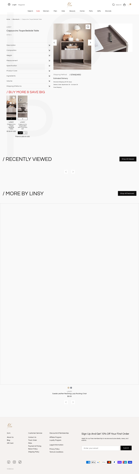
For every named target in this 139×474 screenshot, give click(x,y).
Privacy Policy (55, 449)
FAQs (30, 443)
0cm (12, 469)
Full (20, 133)
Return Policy (33, 449)
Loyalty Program (55, 440)
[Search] (113, 4)
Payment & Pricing (34, 446)
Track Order (32, 440)
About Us (10, 437)
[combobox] (117, 4)
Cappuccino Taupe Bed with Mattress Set (22, 127)
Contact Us (32, 437)
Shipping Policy (33, 452)
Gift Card (10, 443)
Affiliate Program (55, 437)
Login (14, 5)
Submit (126, 448)
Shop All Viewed (128, 159)
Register (21, 5)
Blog (8, 440)
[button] (28, 45)
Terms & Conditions (56, 452)
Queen (27, 133)
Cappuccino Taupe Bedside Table (32, 19)
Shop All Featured (127, 193)
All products (16, 19)
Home (8, 19)
